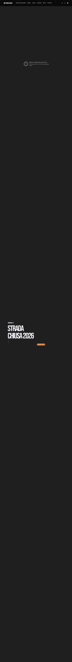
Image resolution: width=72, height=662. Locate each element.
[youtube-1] (68, 3)
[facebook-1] (65, 3)
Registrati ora (41, 344)
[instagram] (62, 3)
